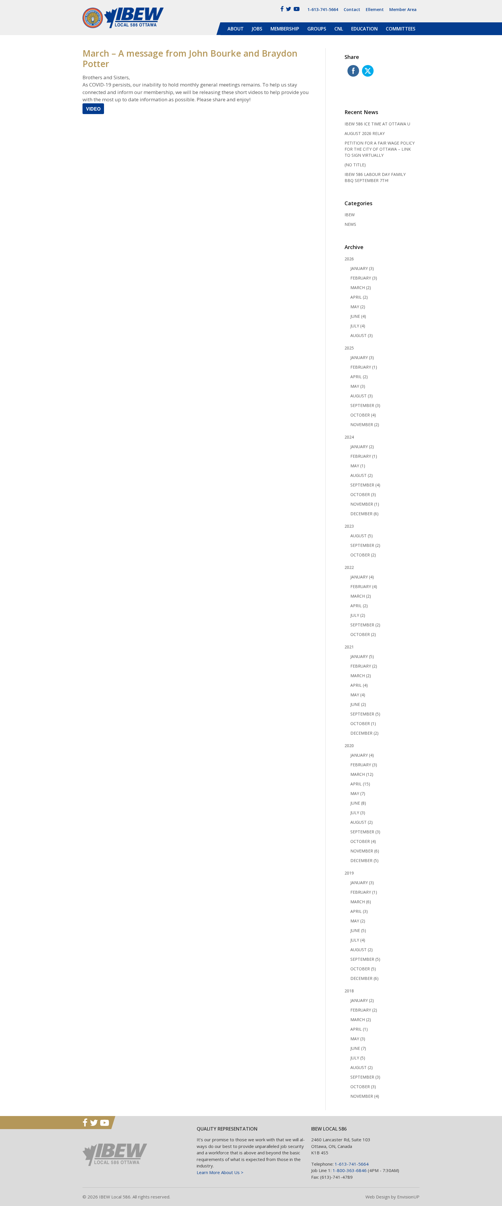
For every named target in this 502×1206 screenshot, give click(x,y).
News (350, 224)
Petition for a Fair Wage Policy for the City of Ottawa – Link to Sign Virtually (380, 149)
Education (364, 29)
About (235, 29)
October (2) (363, 555)
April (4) (359, 685)
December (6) (364, 513)
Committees (400, 29)
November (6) (364, 851)
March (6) (360, 901)
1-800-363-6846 (350, 1170)
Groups (316, 29)
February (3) (363, 278)
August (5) (361, 535)
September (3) (365, 405)
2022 (349, 567)
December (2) (364, 733)
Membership (284, 29)
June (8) (358, 803)
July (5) (357, 1058)
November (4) (364, 1096)
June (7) (358, 1048)
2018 (349, 991)
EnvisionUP (408, 1197)
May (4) (357, 694)
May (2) (357, 306)
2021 (349, 647)
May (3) (357, 386)
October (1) (363, 723)
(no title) (355, 164)
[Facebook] (282, 9)
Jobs (257, 29)
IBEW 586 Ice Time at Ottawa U (377, 124)
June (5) (358, 930)
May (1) (357, 465)
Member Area (403, 9)
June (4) (358, 316)
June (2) (358, 704)
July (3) (357, 812)
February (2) (363, 666)
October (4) (363, 415)
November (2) (364, 424)
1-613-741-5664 (322, 9)
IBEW (350, 214)
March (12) (361, 774)
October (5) (363, 968)
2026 (349, 259)
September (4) (365, 485)
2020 (349, 745)
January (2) (362, 446)
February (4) (363, 586)
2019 (349, 873)
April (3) (359, 911)
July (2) (357, 615)
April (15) (360, 784)
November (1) (364, 504)
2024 (349, 437)
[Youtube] (297, 9)
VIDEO (93, 108)
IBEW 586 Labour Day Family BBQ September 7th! (375, 177)
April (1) (359, 1029)
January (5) (362, 656)
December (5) (364, 860)
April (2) (359, 297)
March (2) (360, 287)
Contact (352, 9)
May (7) (357, 793)
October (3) (363, 494)
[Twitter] (288, 9)
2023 (349, 526)
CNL (338, 29)
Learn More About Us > (220, 1172)
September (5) (365, 714)
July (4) (357, 326)
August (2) (361, 475)
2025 (349, 348)
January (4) (362, 577)
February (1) (363, 367)
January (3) (362, 268)
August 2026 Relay (365, 133)
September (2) (365, 545)
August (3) (361, 335)
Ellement (375, 9)
